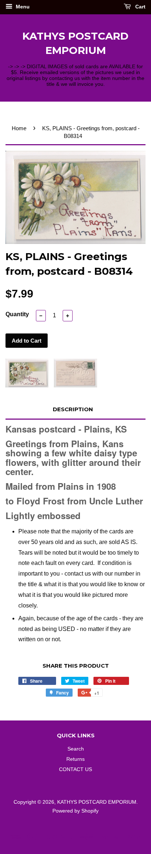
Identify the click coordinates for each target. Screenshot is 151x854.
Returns (75, 759)
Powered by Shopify (75, 811)
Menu (22, 7)
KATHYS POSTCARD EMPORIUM (75, 43)
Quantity (17, 314)
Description (73, 409)
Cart (140, 7)
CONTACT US (75, 769)
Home (19, 128)
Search (75, 749)
